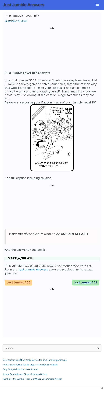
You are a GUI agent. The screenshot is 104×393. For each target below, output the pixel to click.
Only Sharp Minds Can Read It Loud (20, 369)
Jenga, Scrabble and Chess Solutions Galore (25, 374)
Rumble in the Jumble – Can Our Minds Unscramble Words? (32, 379)
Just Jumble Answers (23, 4)
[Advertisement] (52, 50)
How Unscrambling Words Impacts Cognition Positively (30, 364)
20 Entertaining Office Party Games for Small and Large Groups (35, 360)
